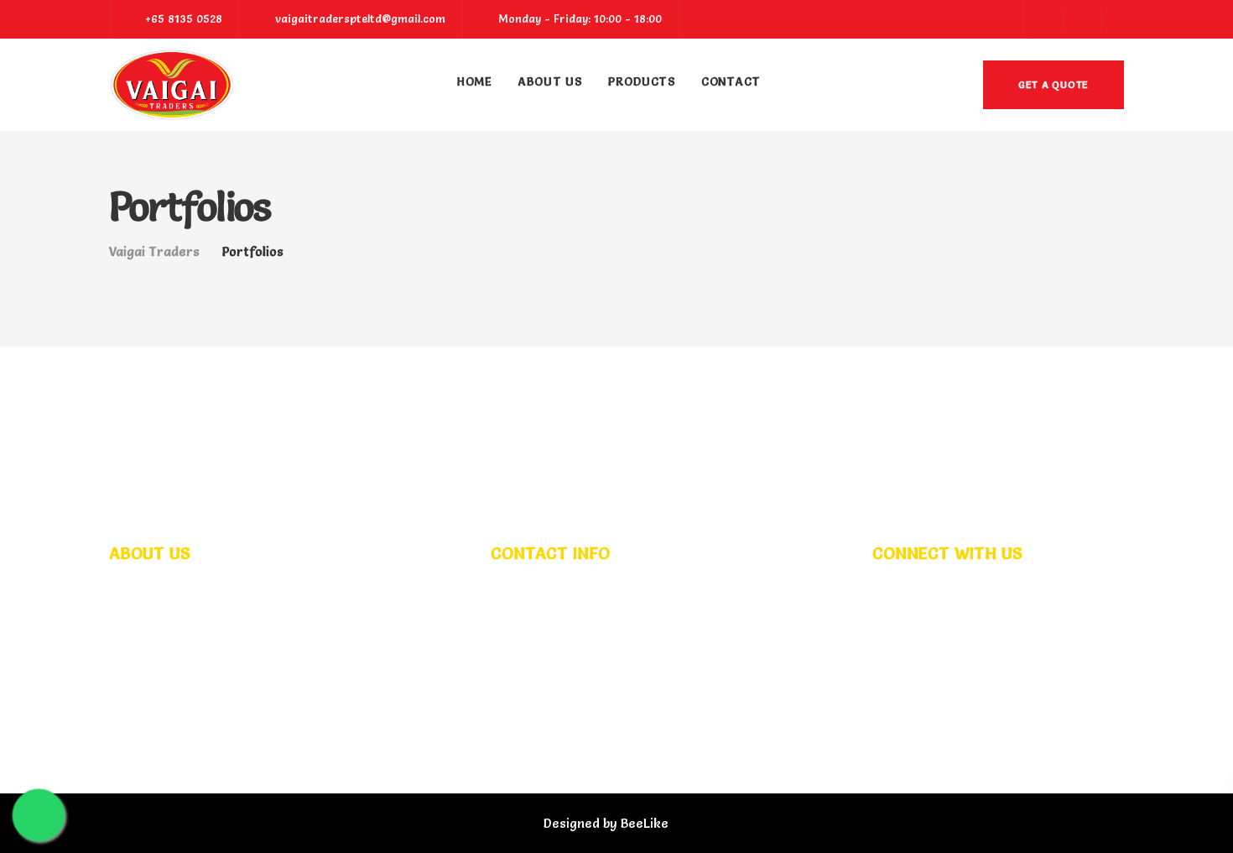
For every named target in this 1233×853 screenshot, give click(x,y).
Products (642, 81)
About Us (550, 81)
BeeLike (645, 823)
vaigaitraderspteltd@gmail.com (613, 651)
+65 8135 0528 (559, 629)
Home (474, 81)
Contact (731, 81)
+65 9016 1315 (657, 629)
